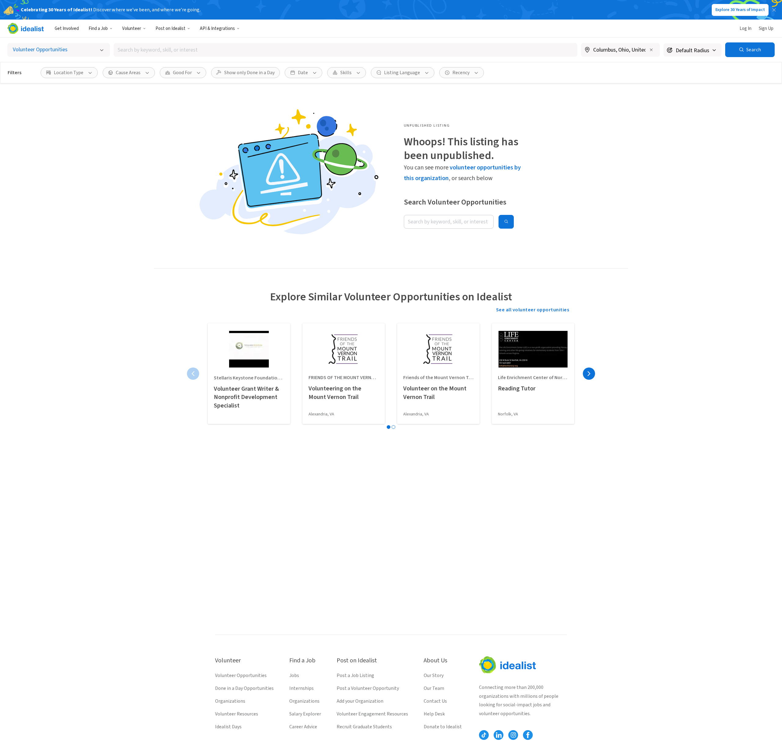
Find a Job (98, 28)
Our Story (434, 675)
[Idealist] (25, 28)
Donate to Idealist (443, 726)
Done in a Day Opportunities (244, 688)
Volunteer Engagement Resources (372, 714)
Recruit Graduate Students (364, 726)
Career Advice (303, 726)
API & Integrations (217, 28)
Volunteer (131, 28)
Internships (301, 688)
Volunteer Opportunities (241, 675)
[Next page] (589, 374)
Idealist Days (228, 726)
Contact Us (435, 701)
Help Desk (434, 714)
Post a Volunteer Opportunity (368, 688)
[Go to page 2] (393, 427)
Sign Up (766, 28)
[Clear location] (651, 49)
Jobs (294, 675)
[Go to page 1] (388, 427)
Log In (745, 28)
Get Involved (67, 28)
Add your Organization (360, 701)
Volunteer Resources (236, 714)
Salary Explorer (305, 714)
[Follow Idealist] (484, 735)
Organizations (230, 701)
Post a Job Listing (355, 675)
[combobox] (345, 49)
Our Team (434, 688)
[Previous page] (193, 374)
